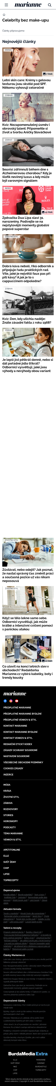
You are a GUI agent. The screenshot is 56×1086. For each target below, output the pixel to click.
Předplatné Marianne (17, 707)
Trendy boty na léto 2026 (25, 919)
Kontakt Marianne (15, 725)
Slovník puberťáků (25, 895)
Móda (6, 784)
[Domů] (28, 4)
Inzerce (8, 774)
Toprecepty (11, 880)
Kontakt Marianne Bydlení (20, 732)
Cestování (22, 897)
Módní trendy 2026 (20, 900)
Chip (6, 868)
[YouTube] (16, 701)
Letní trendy (34, 900)
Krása (7, 790)
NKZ (15, 1067)
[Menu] (6, 5)
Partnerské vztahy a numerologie (17, 916)
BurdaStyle (41, 1067)
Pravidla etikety (9, 895)
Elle (6, 856)
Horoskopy (10, 821)
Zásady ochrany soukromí (20, 750)
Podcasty (9, 827)
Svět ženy (9, 862)
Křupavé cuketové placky (13, 932)
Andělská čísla (10, 897)
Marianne (40, 1060)
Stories (8, 815)
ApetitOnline (11, 849)
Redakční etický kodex (17, 744)
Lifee (6, 874)
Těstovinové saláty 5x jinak (22, 949)
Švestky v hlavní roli (33, 932)
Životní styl (11, 797)
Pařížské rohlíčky (10, 941)
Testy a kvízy (39, 895)
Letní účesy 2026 (16, 922)
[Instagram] (11, 701)
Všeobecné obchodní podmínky (23, 762)
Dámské (41, 1063)
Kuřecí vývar (29, 938)
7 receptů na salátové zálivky (15, 943)
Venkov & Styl (12, 839)
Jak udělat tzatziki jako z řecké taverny (35, 941)
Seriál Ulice (36, 916)
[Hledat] (50, 4)
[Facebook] (5, 701)
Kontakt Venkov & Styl (17, 738)
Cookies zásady (13, 768)
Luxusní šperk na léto (33, 922)
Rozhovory (10, 809)
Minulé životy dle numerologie (32, 913)
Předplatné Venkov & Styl (19, 719)
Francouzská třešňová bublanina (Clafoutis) (21, 935)
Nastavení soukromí (16, 756)
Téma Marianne (13, 833)
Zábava (7, 803)
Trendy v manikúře (10, 913)
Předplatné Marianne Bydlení (22, 713)
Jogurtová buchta (43, 938)
